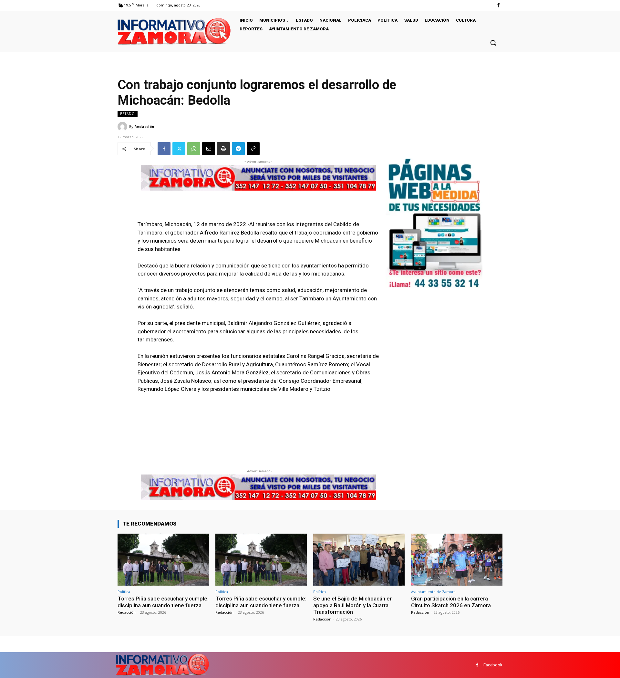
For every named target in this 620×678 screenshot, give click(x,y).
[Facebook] (498, 5)
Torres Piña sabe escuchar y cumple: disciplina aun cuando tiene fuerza (163, 601)
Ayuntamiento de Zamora (433, 591)
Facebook (492, 664)
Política (124, 591)
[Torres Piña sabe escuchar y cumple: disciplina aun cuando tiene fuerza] (163, 560)
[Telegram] (238, 148)
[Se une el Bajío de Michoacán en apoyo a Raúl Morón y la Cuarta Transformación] (359, 560)
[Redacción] (123, 126)
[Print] (223, 148)
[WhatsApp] (193, 148)
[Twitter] (178, 148)
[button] (493, 42)
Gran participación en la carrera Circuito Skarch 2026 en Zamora (451, 601)
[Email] (208, 148)
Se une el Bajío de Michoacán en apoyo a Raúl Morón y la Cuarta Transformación (353, 605)
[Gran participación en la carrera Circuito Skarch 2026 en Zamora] (456, 560)
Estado (127, 113)
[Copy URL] (253, 148)
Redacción (144, 126)
